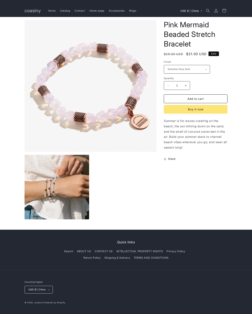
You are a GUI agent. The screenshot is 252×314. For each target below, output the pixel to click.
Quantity (169, 78)
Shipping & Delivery (117, 257)
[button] (208, 11)
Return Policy (92, 257)
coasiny (38, 302)
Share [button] (172, 158)
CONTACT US (104, 251)
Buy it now (195, 109)
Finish (167, 61)
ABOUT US (84, 251)
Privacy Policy (176, 251)
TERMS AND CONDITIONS (151, 257)
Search (68, 251)
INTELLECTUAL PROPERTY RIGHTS (139, 251)
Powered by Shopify (54, 302)
